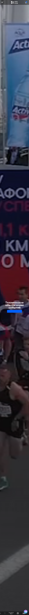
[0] (25, 2)
